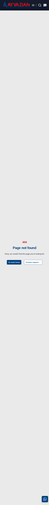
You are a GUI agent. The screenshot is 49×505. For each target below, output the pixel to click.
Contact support (33, 262)
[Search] (39, 5)
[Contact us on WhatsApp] (45, 499)
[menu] (33, 5)
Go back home (14, 262)
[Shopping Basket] (45, 5)
